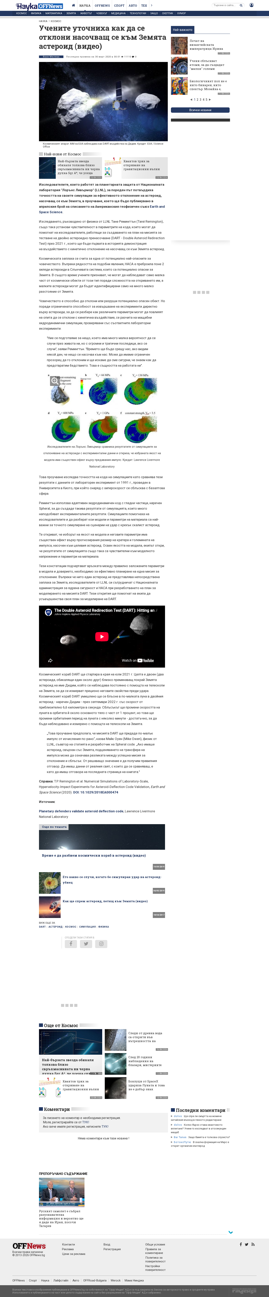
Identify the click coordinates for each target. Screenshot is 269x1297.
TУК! (85, 1122)
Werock (116, 1280)
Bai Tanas (180, 1137)
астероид (55, 926)
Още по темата (54, 827)
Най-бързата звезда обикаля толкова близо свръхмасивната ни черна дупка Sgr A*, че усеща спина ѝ (79, 169)
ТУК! (105, 1126)
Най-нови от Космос (62, 153)
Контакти (68, 1244)
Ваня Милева (51, 56)
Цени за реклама (73, 1254)
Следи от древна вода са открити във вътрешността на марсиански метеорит (146, 1039)
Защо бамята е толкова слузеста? (209, 1137)
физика (103, 926)
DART (42, 926)
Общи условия (155, 1244)
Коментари (57, 1109)
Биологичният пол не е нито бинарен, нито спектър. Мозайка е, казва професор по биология (208, 89)
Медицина (118, 13)
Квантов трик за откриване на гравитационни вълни (141, 165)
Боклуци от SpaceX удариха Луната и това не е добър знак (146, 1085)
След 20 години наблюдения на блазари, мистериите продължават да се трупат (145, 1065)
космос (70, 926)
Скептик (167, 13)
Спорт (119, 5)
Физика (36, 13)
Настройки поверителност (155, 1268)
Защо (154, 13)
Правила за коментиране (154, 1251)
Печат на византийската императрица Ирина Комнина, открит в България (206, 48)
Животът (86, 13)
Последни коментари (200, 1110)
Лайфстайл (60, 1280)
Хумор (181, 13)
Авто (133, 5)
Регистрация (112, 1249)
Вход (107, 1244)
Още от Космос (61, 1025)
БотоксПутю (182, 1142)
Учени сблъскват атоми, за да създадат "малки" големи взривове (207, 67)
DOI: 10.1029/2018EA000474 (95, 792)
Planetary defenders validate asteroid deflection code (81, 811)
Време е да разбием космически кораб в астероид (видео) (94, 855)
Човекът (101, 13)
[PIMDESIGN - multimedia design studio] (243, 1292)
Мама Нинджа (134, 1280)
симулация (87, 926)
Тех (144, 5)
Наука (85, 5)
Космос (21, 13)
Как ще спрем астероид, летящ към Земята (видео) (105, 901)
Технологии (138, 13)
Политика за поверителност (155, 1259)
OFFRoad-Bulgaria (95, 1280)
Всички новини (200, 110)
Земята (71, 13)
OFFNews (18, 1280)
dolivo (178, 1116)
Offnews (102, 5)
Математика (53, 13)
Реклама (68, 1249)
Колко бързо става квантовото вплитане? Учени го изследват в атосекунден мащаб (198, 1128)
